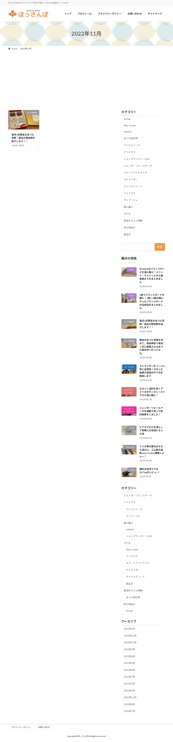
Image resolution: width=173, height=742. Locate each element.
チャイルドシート (133, 186)
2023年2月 (129, 628)
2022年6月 (129, 656)
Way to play (130, 125)
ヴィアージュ (131, 200)
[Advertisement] (86, 76)
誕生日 (127, 234)
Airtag (127, 118)
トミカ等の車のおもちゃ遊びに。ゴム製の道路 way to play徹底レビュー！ (151, 451)
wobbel (127, 131)
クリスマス (129, 152)
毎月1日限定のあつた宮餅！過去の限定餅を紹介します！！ (23, 138)
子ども (127, 213)
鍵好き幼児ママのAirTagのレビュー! (149, 471)
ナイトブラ (129, 193)
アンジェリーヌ (132, 145)
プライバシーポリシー (21, 727)
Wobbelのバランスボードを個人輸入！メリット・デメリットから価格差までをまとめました (152, 275)
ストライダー (131, 179)
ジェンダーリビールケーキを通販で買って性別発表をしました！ (151, 411)
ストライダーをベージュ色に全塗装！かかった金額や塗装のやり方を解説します (152, 370)
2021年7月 (129, 676)
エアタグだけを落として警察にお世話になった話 (151, 430)
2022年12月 (130, 635)
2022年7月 (129, 649)
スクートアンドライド (135, 172)
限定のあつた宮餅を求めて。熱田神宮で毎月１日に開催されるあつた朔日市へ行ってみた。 (151, 347)
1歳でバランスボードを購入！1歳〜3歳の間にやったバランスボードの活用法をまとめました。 (151, 301)
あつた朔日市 (131, 138)
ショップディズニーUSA (137, 158)
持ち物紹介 (129, 227)
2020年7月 (129, 711)
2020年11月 (130, 697)
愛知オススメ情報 (133, 220)
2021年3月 (129, 683)
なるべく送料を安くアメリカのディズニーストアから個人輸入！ (152, 392)
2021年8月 (129, 669)
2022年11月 (130, 642)
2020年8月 (129, 704)
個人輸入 (128, 206)
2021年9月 (129, 663)
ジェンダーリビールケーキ (138, 165)
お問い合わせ (44, 727)
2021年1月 (129, 690)
